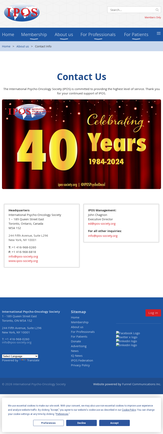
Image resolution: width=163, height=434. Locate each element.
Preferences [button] (62, 414)
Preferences (48, 423)
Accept (114, 423)
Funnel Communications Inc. (141, 384)
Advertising (78, 346)
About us (22, 46)
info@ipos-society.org (23, 256)
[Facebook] (129, 333)
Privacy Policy (80, 365)
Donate (76, 341)
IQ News (76, 356)
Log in (153, 313)
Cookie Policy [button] (129, 410)
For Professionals (83, 332)
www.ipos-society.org (23, 261)
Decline (81, 423)
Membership (79, 322)
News (75, 351)
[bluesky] (126, 345)
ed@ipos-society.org (101, 223)
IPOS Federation (82, 360)
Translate (33, 360)
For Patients (79, 336)
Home (6, 46)
